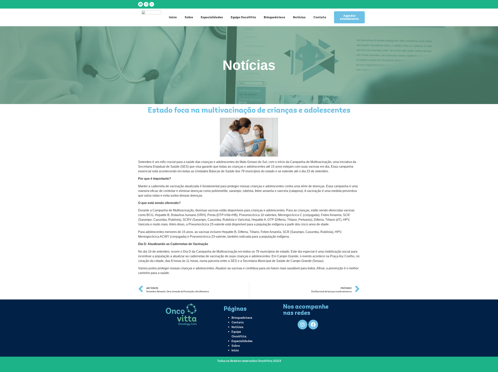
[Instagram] (146, 4)
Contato (319, 17)
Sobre (189, 17)
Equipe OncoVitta (243, 17)
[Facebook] (140, 4)
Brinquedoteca (274, 17)
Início (173, 17)
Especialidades (212, 17)
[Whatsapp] (151, 4)
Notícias (299, 17)
